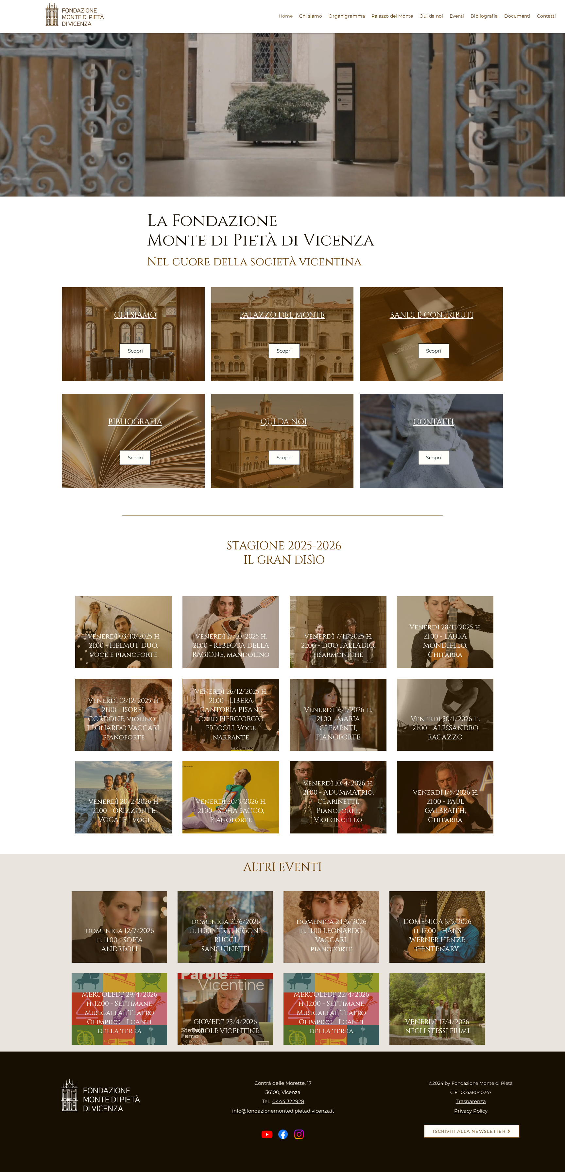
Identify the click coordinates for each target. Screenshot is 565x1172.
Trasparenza (471, 1101)
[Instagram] (299, 1134)
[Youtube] (267, 1134)
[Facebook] (283, 1134)
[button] (456, 16)
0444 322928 (288, 1101)
